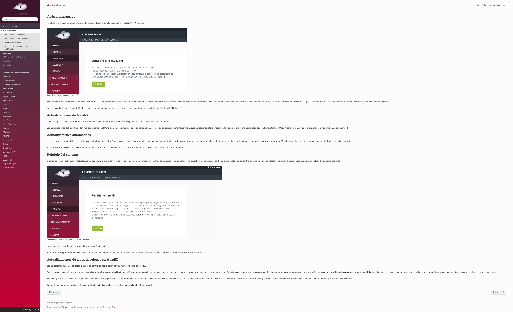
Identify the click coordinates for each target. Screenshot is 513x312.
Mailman (6, 128)
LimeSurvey (8, 120)
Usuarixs (6, 61)
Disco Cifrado (8, 168)
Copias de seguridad (11, 164)
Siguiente (497, 292)
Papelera (6, 77)
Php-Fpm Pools (9, 97)
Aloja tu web (8, 89)
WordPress (7, 93)
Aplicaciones (8, 100)
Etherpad (7, 112)
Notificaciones (9, 81)
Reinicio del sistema (13, 43)
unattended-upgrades (136, 141)
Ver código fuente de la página (491, 5)
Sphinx (65, 307)
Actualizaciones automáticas (16, 39)
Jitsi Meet (7, 116)
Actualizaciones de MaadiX (16, 35)
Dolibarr (6, 104)
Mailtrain (6, 132)
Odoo (5, 144)
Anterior (55, 292)
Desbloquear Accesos (12, 85)
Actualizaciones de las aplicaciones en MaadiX (19, 48)
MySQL (6, 136)
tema (81, 307)
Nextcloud (7, 140)
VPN (5, 156)
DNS (5, 69)
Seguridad (7, 53)
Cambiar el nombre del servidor (16, 73)
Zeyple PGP (7, 160)
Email (5, 108)
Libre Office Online (10, 124)
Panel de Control (10, 27)
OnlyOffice (7, 148)
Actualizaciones (9, 31)
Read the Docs (109, 307)
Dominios (7, 65)
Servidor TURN (9, 152)
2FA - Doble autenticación (14, 57)
